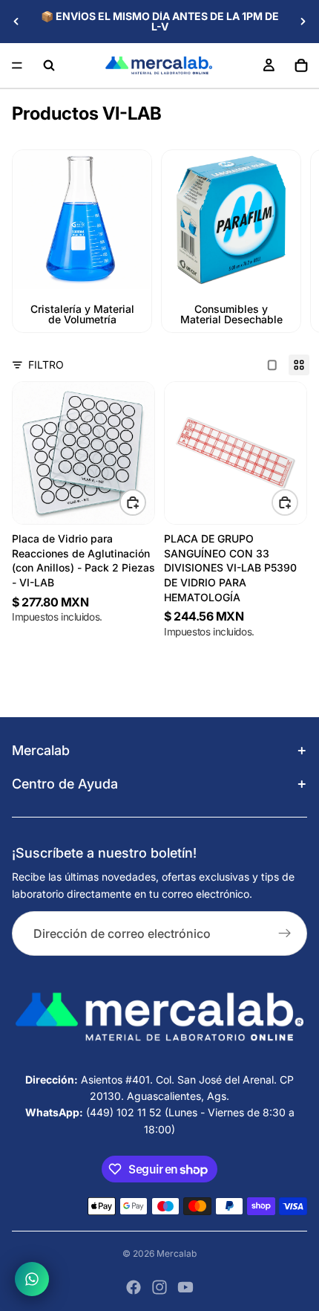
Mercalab (177, 1253)
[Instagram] (159, 1287)
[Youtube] (185, 1287)
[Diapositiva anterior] (16, 21)
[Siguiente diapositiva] (302, 21)
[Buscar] (49, 65)
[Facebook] (133, 1287)
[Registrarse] (284, 933)
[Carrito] (301, 65)
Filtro (46, 364)
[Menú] (17, 65)
